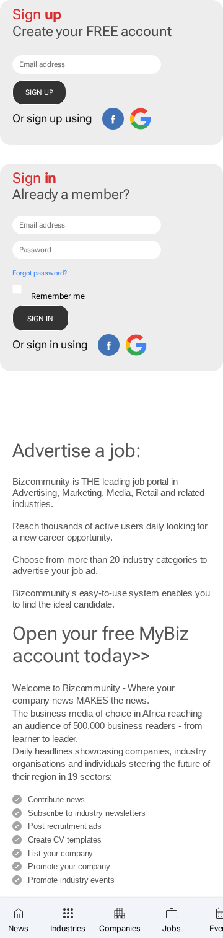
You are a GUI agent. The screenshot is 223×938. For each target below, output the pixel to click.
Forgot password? (39, 273)
